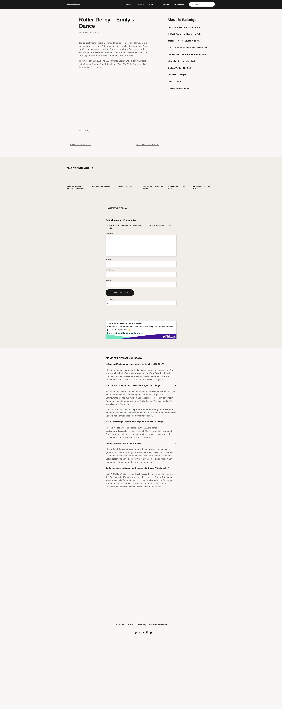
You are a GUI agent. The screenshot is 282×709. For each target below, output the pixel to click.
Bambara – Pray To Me (80, 144)
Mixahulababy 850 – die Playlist (202, 187)
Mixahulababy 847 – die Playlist (176, 187)
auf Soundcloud (123, 404)
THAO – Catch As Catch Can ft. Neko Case (187, 48)
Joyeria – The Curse (125, 186)
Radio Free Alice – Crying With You (183, 41)
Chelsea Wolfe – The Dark (179, 68)
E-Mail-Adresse (111, 270)
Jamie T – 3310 (174, 82)
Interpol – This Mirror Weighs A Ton (183, 27)
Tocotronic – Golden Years (147, 144)
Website (108, 280)
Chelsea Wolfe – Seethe (178, 88)
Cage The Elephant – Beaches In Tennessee (75, 187)
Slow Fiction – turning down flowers (153, 187)
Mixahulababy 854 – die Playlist (182, 61)
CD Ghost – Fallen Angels (101, 186)
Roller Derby (84, 131)
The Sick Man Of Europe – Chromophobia (186, 54)
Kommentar (110, 233)
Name (108, 260)
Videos (96, 32)
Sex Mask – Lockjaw (176, 75)
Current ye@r (111, 299)
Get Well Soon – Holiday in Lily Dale (184, 34)
